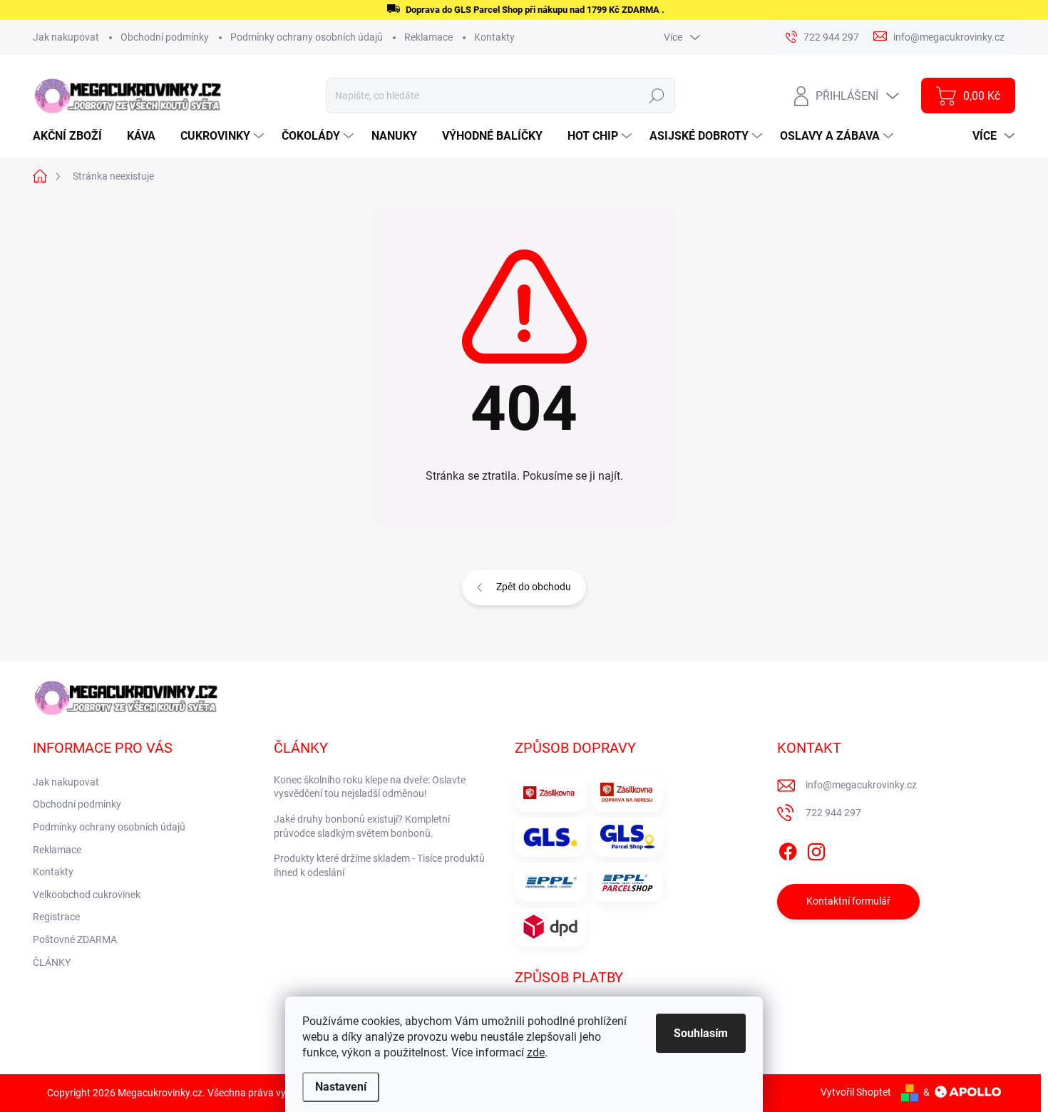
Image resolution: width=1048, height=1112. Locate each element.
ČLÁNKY (52, 962)
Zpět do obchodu (533, 586)
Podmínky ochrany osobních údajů (306, 37)
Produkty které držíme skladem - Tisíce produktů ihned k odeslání (379, 865)
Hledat (657, 95)
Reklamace (428, 37)
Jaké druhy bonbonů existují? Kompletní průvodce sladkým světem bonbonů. (362, 826)
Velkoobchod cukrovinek (86, 894)
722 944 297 (833, 812)
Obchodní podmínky (164, 37)
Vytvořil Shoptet (856, 1092)
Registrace (56, 916)
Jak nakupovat (66, 37)
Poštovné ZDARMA (75, 939)
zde (536, 1052)
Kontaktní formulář (848, 901)
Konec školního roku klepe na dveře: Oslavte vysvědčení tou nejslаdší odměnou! (370, 787)
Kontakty (494, 37)
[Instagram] (816, 849)
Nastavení (340, 1086)
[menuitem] (73, 136)
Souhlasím (701, 1033)
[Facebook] (787, 849)
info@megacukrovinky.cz (861, 785)
